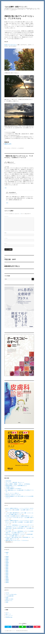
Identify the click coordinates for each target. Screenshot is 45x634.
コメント (6, 216)
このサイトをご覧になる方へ (11, 594)
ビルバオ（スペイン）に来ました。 (13, 493)
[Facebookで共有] (15, 627)
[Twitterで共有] (8, 627)
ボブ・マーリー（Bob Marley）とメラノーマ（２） (16, 525)
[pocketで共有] (37, 627)
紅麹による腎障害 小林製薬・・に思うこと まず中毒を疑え (18, 484)
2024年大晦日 (8, 480)
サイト (5, 243)
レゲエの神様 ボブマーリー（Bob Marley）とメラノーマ (17, 531)
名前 (5, 232)
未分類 (7, 597)
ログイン (7, 612)
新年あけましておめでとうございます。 (13, 494)
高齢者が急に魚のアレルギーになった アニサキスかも (16, 540)
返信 (5, 187)
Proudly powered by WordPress (22, 630)
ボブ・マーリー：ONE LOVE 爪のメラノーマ (15, 482)
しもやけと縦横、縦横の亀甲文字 (12, 512)
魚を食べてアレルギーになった (10, 44)
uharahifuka (8, 148)
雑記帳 (7, 602)
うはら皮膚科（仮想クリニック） (16, 7)
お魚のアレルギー (7, 143)
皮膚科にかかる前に (9, 599)
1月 (7, 554)
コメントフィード (9, 615)
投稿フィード (8, 614)
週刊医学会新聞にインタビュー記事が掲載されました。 (16, 485)
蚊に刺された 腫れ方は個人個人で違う (13, 537)
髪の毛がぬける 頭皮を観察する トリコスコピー (16, 534)
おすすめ (7, 592)
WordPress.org (9, 617)
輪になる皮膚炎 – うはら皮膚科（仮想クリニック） (23, 509)
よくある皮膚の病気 (20, 148)
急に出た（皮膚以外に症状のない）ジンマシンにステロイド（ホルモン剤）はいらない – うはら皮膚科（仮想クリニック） (20, 517)
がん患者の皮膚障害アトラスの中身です (13, 488)
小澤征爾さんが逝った (10, 487)
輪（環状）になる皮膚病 (10, 515)
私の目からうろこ (9, 600)
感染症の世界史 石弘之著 (11, 528)
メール (5, 238)
